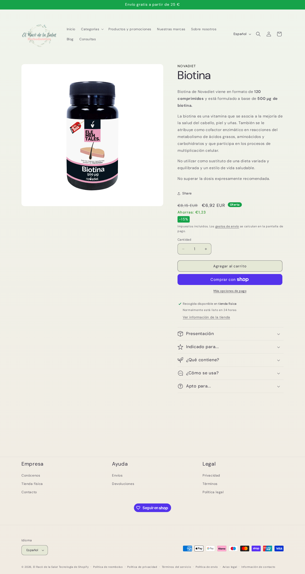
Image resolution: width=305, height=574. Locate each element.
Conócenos (30, 475)
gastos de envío (227, 226)
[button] (92, 29)
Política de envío (207, 567)
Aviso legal (230, 567)
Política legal (213, 492)
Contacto (29, 492)
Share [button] (187, 193)
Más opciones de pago (230, 291)
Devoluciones (123, 484)
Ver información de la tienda (206, 317)
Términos (210, 484)
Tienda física (32, 484)
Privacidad (211, 475)
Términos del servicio (176, 567)
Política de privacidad (142, 567)
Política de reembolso (108, 567)
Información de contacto (258, 567)
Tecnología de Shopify (74, 567)
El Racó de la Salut (45, 567)
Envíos (117, 475)
